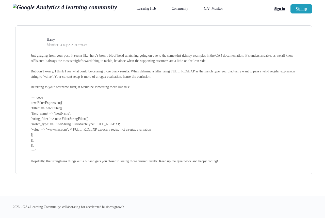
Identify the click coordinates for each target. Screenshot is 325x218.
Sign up (301, 9)
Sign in (279, 9)
